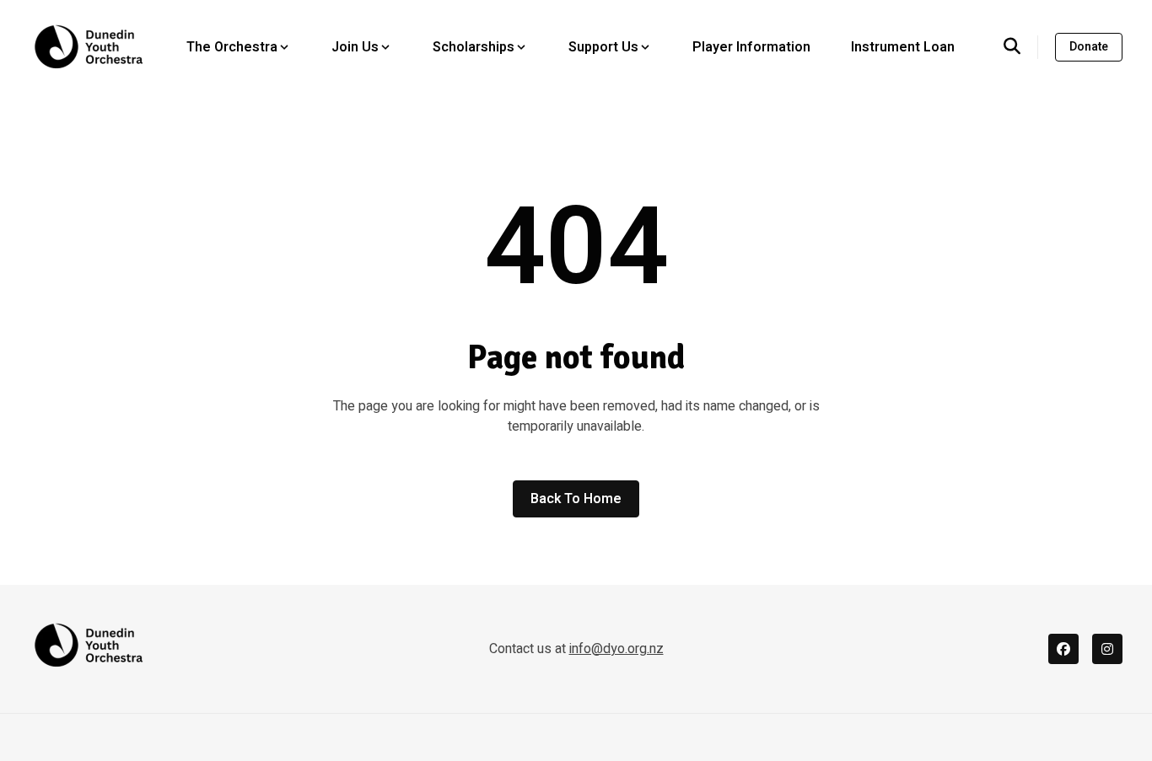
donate (1088, 47)
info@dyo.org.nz (616, 649)
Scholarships (473, 47)
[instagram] (1107, 649)
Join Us (355, 47)
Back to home (576, 499)
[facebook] (1063, 649)
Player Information (751, 47)
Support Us (603, 47)
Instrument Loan (903, 47)
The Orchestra (231, 47)
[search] (1021, 47)
